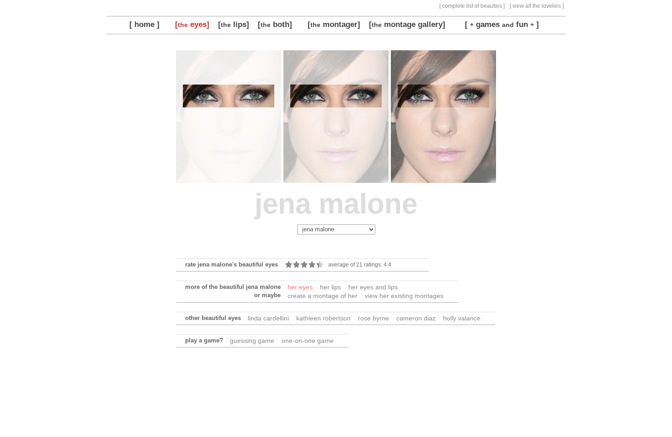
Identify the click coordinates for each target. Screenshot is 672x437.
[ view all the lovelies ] (537, 6)
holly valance (461, 318)
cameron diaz (416, 318)
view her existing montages (404, 295)
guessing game (252, 340)
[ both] (275, 24)
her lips (330, 287)
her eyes (300, 287)
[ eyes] (192, 24)
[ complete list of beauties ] (472, 6)
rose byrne (373, 318)
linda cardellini (268, 318)
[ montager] (334, 24)
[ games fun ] (502, 24)
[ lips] (233, 24)
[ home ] (144, 24)
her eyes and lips (373, 287)
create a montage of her (322, 295)
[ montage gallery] (407, 24)
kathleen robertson (323, 318)
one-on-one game (308, 340)
